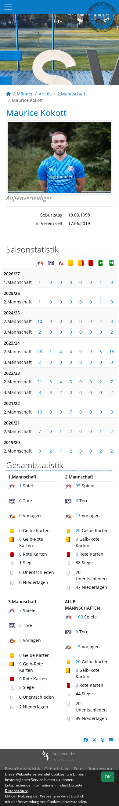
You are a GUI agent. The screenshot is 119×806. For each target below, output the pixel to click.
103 (79, 617)
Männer (25, 94)
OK (108, 776)
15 (111, 351)
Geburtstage (57, 769)
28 (39, 351)
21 (39, 382)
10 (39, 321)
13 (78, 515)
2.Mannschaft (71, 94)
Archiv (45, 94)
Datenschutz (16, 790)
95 (78, 486)
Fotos (79, 769)
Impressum (100, 769)
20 (78, 530)
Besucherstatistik (22, 769)
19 (39, 412)
